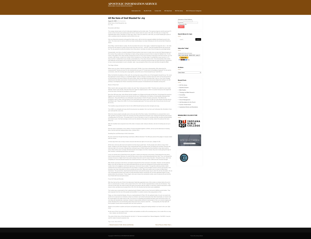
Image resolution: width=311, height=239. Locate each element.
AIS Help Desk (168, 11)
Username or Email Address (185, 19)
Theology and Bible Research (186, 92)
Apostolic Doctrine (184, 87)
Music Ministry (118, 221)
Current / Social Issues (185, 104)
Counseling (182, 94)
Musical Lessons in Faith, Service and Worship (120, 224)
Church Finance (183, 97)
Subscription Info (136, 11)
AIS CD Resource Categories (193, 11)
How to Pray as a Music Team (163, 224)
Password (180, 22)
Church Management (184, 99)
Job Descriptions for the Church (187, 102)
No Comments (122, 21)
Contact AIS (158, 11)
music (112, 221)
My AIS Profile (147, 11)
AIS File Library (179, 11)
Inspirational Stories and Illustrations (188, 107)
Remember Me (183, 24)
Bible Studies (182, 90)
